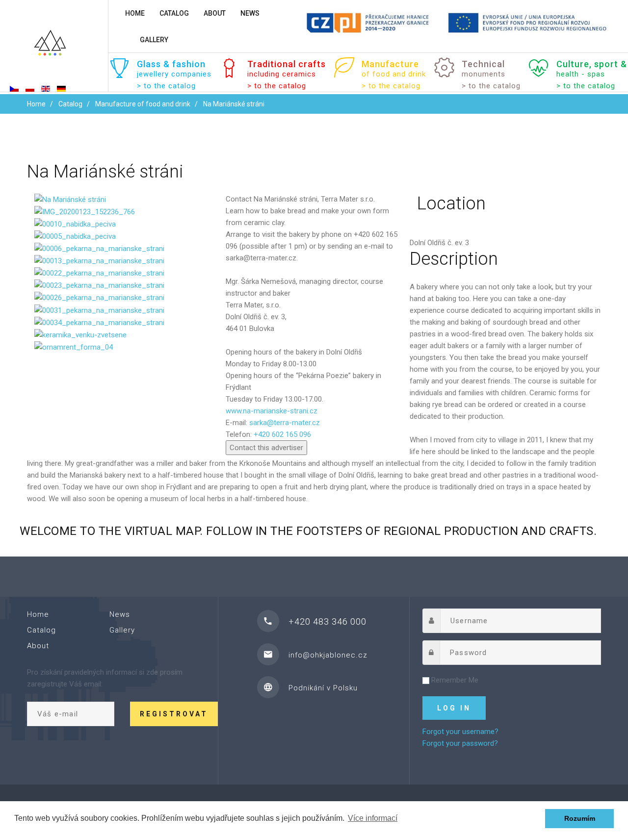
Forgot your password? (460, 743)
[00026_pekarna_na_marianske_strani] (99, 297)
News (250, 13)
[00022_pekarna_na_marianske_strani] (99, 272)
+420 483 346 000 (327, 621)
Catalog (174, 13)
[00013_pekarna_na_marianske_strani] (99, 260)
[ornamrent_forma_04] (73, 346)
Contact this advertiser (266, 447)
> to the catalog (166, 85)
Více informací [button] (372, 818)
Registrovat (174, 714)
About (215, 13)
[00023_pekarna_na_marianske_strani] (99, 284)
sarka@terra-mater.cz (284, 422)
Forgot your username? (460, 731)
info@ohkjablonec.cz (327, 655)
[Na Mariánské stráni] (70, 199)
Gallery (154, 40)
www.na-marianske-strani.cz (271, 410)
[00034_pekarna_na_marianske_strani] (99, 322)
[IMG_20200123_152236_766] (84, 211)
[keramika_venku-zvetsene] (80, 334)
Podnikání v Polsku (323, 688)
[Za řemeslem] (54, 47)
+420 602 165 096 (282, 434)
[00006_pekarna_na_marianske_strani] (99, 248)
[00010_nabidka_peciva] (75, 223)
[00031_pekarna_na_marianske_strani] (99, 309)
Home (135, 13)
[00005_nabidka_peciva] (75, 235)
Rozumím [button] (579, 818)
